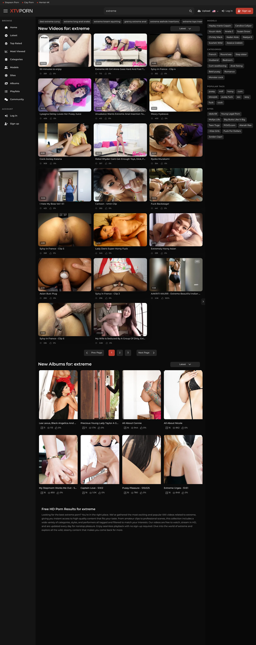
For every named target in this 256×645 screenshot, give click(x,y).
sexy (247, 97)
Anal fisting (237, 66)
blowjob (213, 97)
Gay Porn (29, 2)
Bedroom (228, 60)
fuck (211, 102)
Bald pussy (214, 71)
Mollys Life (214, 119)
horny (230, 91)
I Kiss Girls (214, 131)
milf (221, 91)
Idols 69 (213, 114)
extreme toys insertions (195, 21)
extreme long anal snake (77, 21)
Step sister (241, 54)
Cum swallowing (217, 66)
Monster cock (216, 77)
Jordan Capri (215, 137)
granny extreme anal (135, 21)
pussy (212, 91)
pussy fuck (227, 97)
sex (239, 97)
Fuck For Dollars (232, 131)
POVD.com (229, 125)
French (212, 54)
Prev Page (96, 352)
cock (220, 102)
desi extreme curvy (50, 21)
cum (240, 91)
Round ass (225, 54)
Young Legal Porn (230, 114)
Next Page (143, 352)
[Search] (190, 11)
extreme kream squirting (107, 21)
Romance (229, 71)
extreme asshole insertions (164, 21)
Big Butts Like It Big (234, 119)
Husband (214, 60)
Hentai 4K (44, 2)
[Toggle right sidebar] (203, 301)
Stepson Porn (12, 2)
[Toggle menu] (5, 10)
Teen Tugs (214, 125)
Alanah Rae (245, 125)
